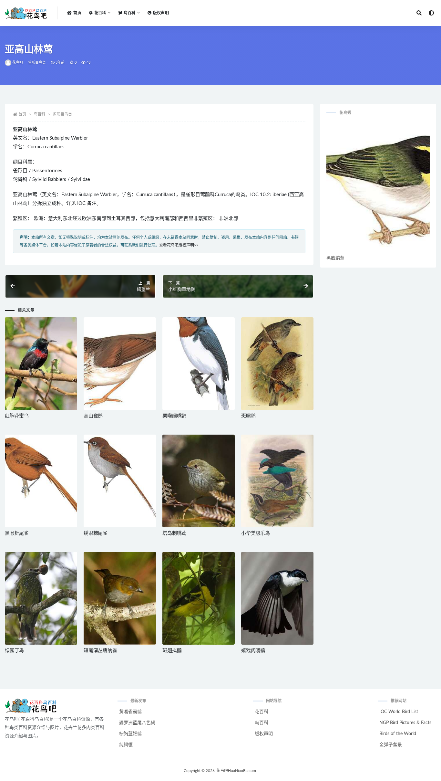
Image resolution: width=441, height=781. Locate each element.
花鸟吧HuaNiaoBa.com (236, 771)
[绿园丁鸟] (41, 598)
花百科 (261, 712)
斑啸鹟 (248, 416)
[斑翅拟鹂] (198, 598)
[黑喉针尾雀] (41, 481)
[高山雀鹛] (120, 363)
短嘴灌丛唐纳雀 (100, 650)
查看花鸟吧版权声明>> (179, 245)
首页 (77, 13)
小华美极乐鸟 (255, 533)
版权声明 (161, 13)
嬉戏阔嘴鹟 (253, 650)
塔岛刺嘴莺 (174, 533)
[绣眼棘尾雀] (120, 481)
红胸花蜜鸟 (17, 416)
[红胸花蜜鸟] (41, 363)
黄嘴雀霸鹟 (130, 712)
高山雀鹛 (93, 416)
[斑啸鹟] (277, 363)
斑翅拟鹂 (171, 650)
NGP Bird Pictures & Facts (405, 723)
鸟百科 (39, 114)
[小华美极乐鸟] (277, 481)
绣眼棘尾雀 (96, 533)
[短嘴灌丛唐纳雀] (120, 598)
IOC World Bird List (398, 712)
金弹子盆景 (390, 745)
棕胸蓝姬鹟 (130, 734)
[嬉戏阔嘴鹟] (277, 598)
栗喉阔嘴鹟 (174, 416)
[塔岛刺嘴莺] (198, 481)
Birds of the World (397, 734)
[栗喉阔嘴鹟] (198, 363)
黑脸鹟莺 (335, 258)
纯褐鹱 (126, 745)
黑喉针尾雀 (17, 533)
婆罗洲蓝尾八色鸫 (137, 723)
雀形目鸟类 (37, 62)
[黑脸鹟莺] (378, 187)
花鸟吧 (17, 62)
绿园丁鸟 (14, 650)
